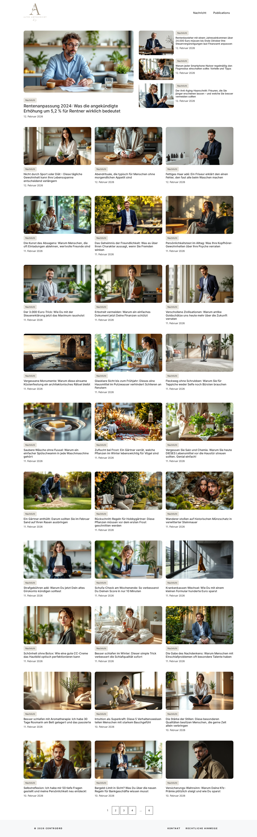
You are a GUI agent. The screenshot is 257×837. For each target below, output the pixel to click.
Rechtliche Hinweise (202, 828)
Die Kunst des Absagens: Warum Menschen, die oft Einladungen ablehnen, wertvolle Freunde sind (57, 244)
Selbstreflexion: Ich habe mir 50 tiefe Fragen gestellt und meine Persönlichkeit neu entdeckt (55, 789)
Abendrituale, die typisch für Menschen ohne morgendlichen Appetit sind (125, 175)
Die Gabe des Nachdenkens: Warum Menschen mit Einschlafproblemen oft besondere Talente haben (199, 655)
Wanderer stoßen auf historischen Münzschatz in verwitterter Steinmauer (199, 520)
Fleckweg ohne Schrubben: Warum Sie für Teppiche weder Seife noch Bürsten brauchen (196, 382)
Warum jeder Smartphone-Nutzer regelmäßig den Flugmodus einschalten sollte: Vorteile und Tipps (204, 67)
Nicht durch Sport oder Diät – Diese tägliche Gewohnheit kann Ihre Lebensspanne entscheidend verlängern (53, 177)
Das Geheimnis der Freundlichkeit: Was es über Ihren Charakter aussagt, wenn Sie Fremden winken (126, 246)
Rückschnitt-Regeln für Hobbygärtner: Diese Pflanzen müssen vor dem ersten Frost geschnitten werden (124, 522)
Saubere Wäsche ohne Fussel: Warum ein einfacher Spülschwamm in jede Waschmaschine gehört (56, 453)
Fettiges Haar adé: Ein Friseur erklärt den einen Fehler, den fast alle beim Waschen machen (197, 175)
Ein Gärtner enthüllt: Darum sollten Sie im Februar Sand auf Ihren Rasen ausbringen (57, 520)
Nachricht (199, 13)
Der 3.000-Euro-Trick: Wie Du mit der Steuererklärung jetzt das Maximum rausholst (54, 313)
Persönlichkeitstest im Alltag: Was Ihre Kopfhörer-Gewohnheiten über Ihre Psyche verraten (199, 244)
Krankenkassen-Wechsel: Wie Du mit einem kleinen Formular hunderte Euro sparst (195, 589)
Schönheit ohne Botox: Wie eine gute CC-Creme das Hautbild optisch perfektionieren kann (56, 655)
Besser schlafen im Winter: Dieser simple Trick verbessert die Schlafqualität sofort (125, 655)
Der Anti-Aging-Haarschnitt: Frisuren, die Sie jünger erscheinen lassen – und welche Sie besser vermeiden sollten (204, 93)
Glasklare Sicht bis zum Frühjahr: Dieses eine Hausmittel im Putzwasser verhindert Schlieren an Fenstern (128, 384)
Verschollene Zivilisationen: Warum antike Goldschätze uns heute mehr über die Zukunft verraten (196, 315)
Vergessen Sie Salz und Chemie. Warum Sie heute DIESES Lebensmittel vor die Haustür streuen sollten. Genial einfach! (199, 453)
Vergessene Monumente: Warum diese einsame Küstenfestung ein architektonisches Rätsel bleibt (57, 382)
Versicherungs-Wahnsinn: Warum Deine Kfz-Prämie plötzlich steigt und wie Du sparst (196, 789)
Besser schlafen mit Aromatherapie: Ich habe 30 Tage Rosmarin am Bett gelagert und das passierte (57, 720)
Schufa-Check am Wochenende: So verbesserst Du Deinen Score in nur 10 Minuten (127, 589)
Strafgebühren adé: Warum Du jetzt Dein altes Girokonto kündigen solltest (54, 589)
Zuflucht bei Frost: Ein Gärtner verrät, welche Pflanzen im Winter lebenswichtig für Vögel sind (127, 451)
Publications (221, 13)
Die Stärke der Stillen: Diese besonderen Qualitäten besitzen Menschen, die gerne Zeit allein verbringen (196, 722)
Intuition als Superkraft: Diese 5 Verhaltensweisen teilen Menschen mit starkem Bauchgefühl (128, 720)
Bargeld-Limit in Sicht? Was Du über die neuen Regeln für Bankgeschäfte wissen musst (125, 789)
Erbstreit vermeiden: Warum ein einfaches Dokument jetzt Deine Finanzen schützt (123, 313)
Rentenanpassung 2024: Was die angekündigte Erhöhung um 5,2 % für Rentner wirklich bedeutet (72, 108)
